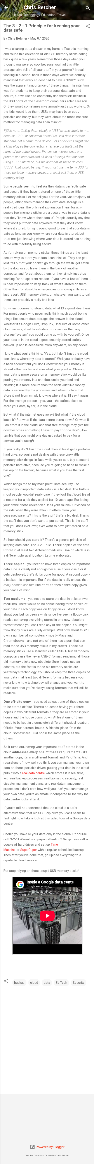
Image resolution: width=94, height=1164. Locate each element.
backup (19, 983)
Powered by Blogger (49, 1147)
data (47, 983)
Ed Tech (61, 983)
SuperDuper (29, 850)
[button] (88, 27)
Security (78, 983)
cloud (34, 983)
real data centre (33, 773)
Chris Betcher (40, 7)
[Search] (88, 9)
